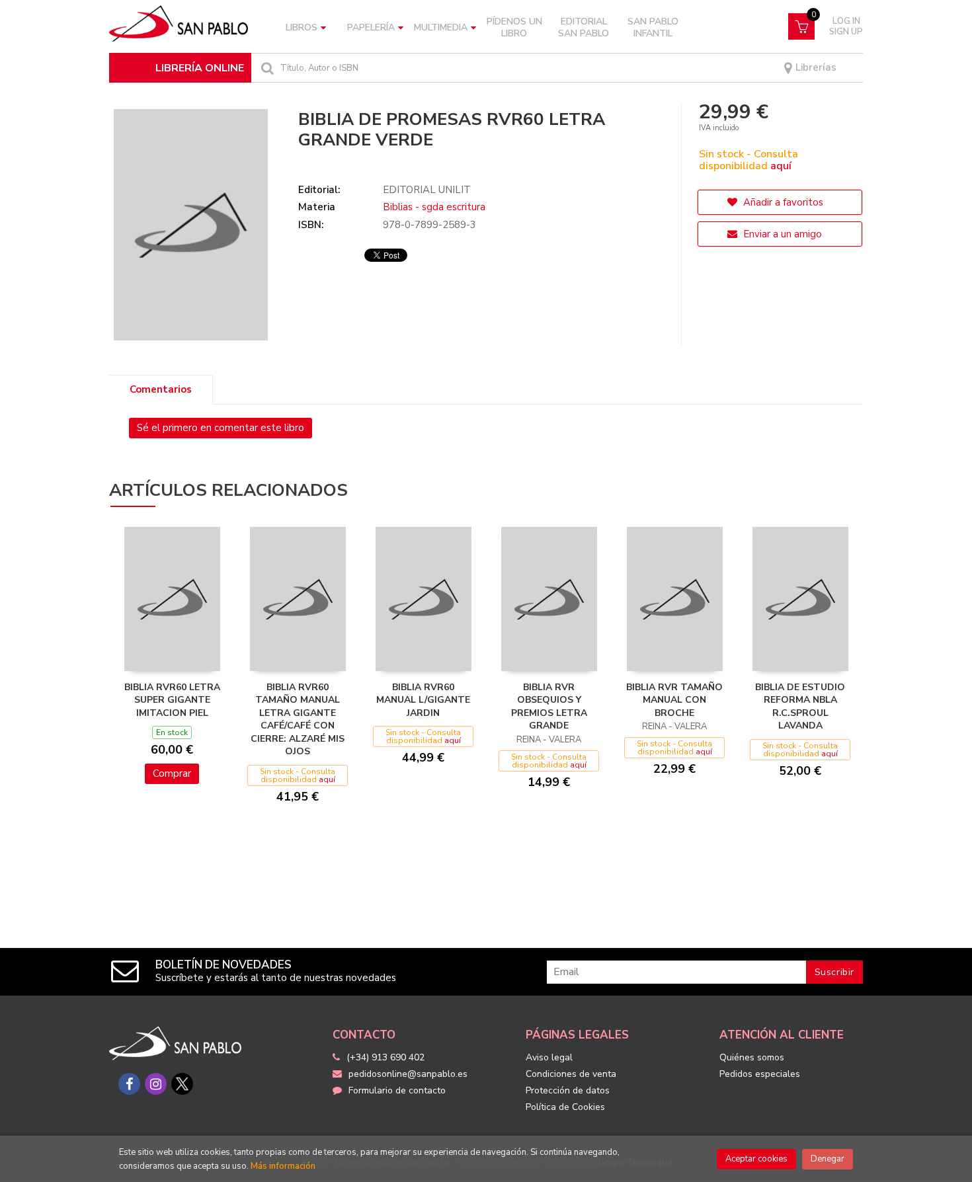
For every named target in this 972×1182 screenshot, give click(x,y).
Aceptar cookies (756, 1159)
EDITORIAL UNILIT (427, 189)
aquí (780, 166)
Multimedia (440, 27)
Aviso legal (549, 1057)
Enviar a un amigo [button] (781, 234)
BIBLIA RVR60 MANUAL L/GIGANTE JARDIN (423, 700)
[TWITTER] (182, 1084)
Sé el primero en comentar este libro (220, 427)
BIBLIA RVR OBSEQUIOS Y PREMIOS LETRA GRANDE (549, 706)
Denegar (827, 1159)
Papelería (371, 27)
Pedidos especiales (759, 1074)
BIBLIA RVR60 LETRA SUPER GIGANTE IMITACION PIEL (172, 700)
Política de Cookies (565, 1107)
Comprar (172, 773)
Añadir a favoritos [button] (782, 202)
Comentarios (161, 389)
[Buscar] (265, 68)
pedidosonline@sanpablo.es (407, 1074)
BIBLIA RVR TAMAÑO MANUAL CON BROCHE (674, 700)
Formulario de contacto (397, 1090)
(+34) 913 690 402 (385, 1057)
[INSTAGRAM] (156, 1084)
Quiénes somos (751, 1057)
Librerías (814, 67)
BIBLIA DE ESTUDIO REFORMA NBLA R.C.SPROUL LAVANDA (800, 706)
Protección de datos (568, 1090)
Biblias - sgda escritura (434, 207)
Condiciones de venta (571, 1074)
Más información (283, 1166)
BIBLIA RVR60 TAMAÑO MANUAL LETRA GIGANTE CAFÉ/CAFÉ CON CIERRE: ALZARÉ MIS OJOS (297, 719)
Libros (301, 27)
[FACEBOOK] (129, 1084)
